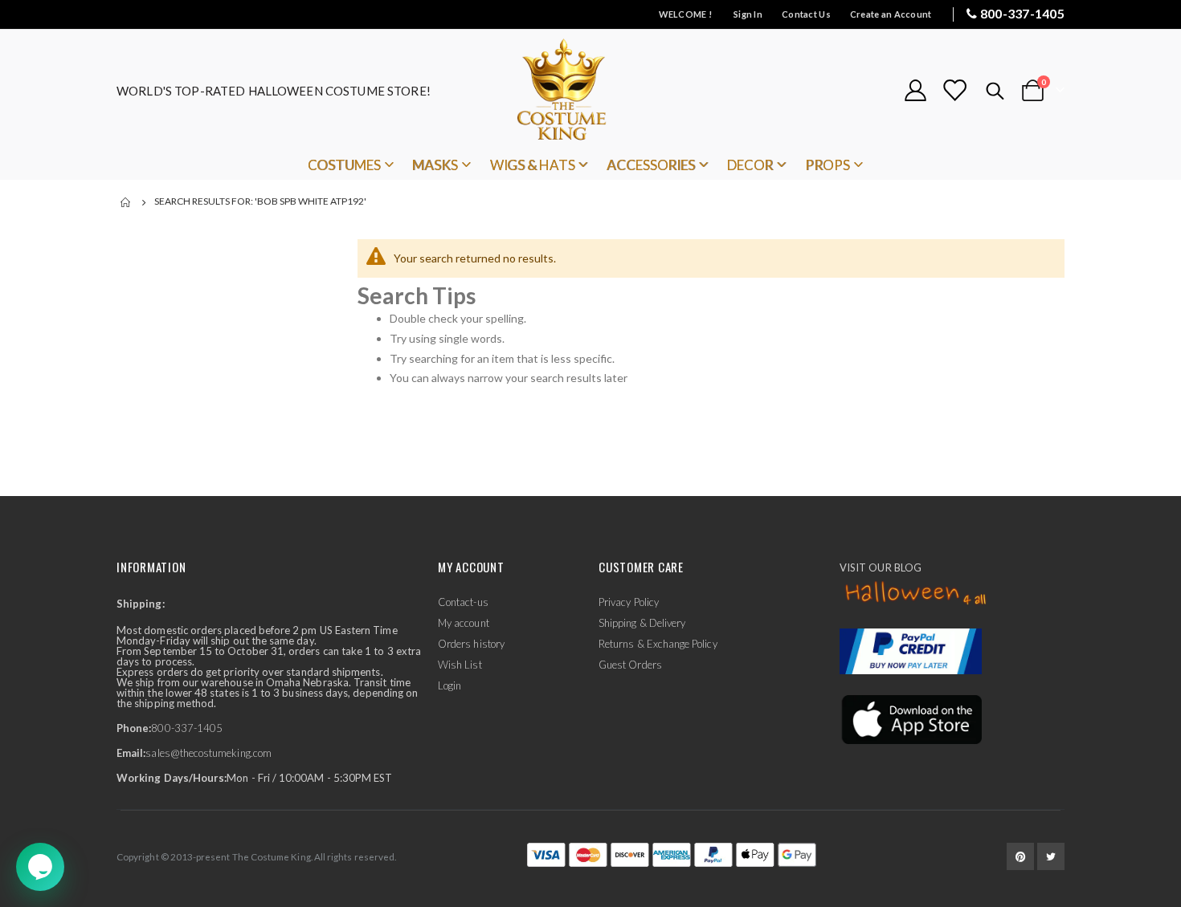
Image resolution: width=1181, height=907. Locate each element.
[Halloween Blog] (916, 594)
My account (463, 622)
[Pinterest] (1020, 856)
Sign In (748, 14)
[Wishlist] (954, 90)
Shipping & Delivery (642, 622)
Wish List (460, 664)
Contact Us (806, 14)
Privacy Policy (629, 602)
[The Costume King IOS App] (911, 718)
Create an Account (891, 14)
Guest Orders (630, 664)
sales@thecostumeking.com (208, 752)
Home (126, 202)
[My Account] (915, 90)
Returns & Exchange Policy (658, 643)
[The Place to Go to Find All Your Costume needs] (590, 90)
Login (449, 685)
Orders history (471, 643)
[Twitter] (1051, 856)
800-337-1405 (1022, 13)
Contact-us (463, 602)
